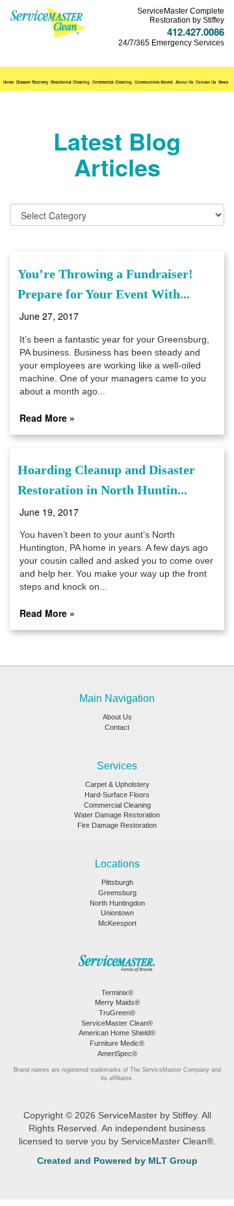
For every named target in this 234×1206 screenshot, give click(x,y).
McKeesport (117, 923)
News (223, 82)
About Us (184, 82)
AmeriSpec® (117, 1053)
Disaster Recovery (32, 82)
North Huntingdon (117, 903)
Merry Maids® (117, 1002)
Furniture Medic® (117, 1043)
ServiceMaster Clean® (117, 1023)
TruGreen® (117, 1013)
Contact (117, 727)
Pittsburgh (117, 882)
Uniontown (117, 913)
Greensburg (117, 893)
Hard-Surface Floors (117, 795)
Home (8, 82)
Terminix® (117, 992)
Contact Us (206, 82)
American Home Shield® (117, 1033)
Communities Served (154, 82)
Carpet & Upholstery (117, 784)
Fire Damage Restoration (117, 825)
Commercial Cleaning (112, 82)
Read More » (47, 417)
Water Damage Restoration (117, 815)
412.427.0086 (195, 32)
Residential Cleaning (70, 82)
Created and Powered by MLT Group (117, 1160)
